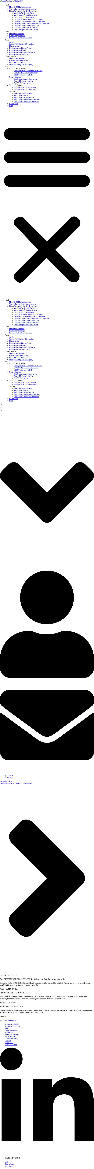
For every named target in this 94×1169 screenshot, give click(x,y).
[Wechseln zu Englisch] (9, 775)
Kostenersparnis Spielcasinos (19, 54)
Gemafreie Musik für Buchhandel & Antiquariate (31, 23)
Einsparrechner (14, 46)
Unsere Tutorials (15, 77)
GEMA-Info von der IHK (23, 75)
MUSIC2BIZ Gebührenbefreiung (26, 73)
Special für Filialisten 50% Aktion (21, 44)
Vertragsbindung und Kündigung (21, 65)
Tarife (11, 42)
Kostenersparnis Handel (17, 50)
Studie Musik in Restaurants (24, 97)
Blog (11, 106)
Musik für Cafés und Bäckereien (25, 15)
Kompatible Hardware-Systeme (20, 38)
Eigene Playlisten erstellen (23, 81)
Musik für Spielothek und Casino (26, 30)
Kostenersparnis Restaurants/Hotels (22, 52)
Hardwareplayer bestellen (18, 60)
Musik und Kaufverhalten (23, 93)
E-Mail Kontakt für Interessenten (25, 87)
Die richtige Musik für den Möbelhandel (28, 19)
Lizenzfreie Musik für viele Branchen (22, 11)
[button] (47, 203)
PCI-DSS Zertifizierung (17, 62)
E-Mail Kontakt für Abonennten (25, 89)
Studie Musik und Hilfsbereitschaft (26, 102)
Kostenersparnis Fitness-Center (20, 48)
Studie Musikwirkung (21, 95)
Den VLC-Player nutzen (23, 83)
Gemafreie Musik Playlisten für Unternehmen (16, 783)
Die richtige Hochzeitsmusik (24, 17)
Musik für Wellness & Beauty (24, 13)
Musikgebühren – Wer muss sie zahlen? (28, 71)
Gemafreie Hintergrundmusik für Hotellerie (29, 21)
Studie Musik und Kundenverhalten (27, 100)
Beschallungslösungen (17, 36)
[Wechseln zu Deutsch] (8, 777)
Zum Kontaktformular (8, 1020)
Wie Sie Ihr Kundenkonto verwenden (22, 9)
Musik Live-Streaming (17, 34)
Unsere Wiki (13, 104)
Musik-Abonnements (16, 58)
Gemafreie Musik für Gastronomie (26, 25)
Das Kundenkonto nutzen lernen (25, 79)
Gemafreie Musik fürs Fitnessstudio (26, 27)
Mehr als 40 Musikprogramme (20, 7)
